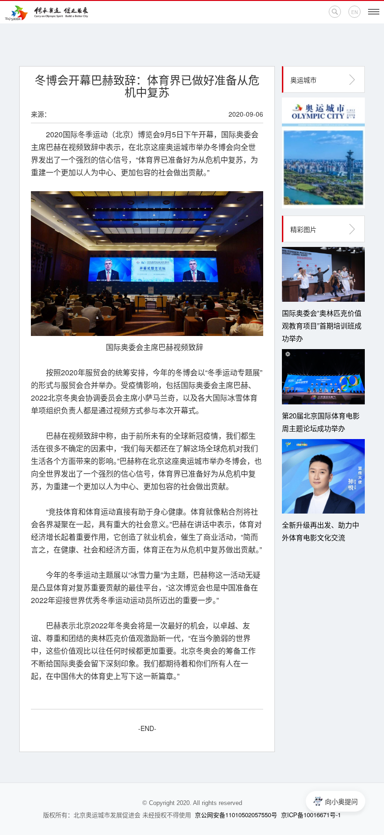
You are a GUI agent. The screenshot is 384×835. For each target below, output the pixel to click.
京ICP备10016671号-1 (311, 814)
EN (354, 12)
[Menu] (373, 12)
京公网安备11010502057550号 (236, 814)
